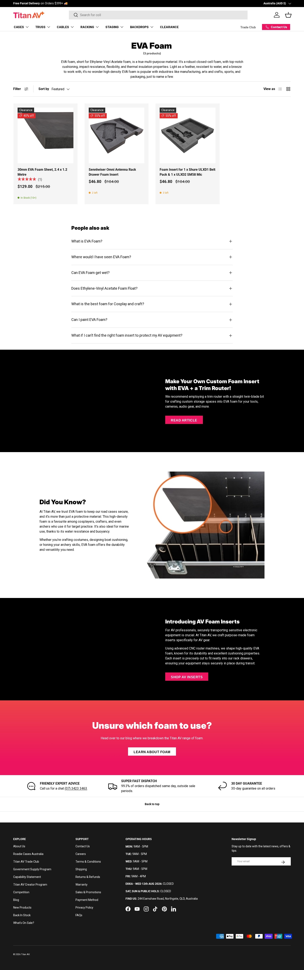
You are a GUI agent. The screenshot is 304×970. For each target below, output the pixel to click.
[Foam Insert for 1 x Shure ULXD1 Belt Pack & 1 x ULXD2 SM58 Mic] (187, 135)
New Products (22, 907)
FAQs (78, 915)
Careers (80, 854)
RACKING (87, 27)
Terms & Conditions (88, 861)
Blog (16, 900)
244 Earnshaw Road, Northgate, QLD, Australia (168, 898)
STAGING (112, 27)
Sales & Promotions (88, 892)
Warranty (81, 884)
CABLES (63, 27)
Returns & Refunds (87, 877)
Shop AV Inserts (187, 677)
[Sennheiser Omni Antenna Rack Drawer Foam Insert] (117, 135)
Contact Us (82, 846)
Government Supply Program (32, 869)
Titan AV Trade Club (26, 861)
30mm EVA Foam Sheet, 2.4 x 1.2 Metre (42, 172)
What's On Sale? (23, 922)
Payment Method (86, 900)
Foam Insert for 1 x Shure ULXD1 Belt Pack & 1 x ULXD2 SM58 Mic (187, 172)
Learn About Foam (152, 752)
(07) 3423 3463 (76, 788)
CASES (19, 27)
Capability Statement (27, 877)
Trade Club (248, 27)
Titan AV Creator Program (30, 884)
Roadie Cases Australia (28, 854)
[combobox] (158, 15)
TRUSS (40, 27)
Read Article (184, 420)
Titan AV (25, 954)
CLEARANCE (169, 27)
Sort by (43, 89)
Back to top (152, 804)
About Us (19, 846)
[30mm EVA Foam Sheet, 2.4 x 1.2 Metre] (45, 135)
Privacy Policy (84, 907)
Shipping (81, 869)
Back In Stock (22, 915)
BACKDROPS (139, 27)
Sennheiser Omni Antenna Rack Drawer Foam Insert (112, 172)
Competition (21, 892)
